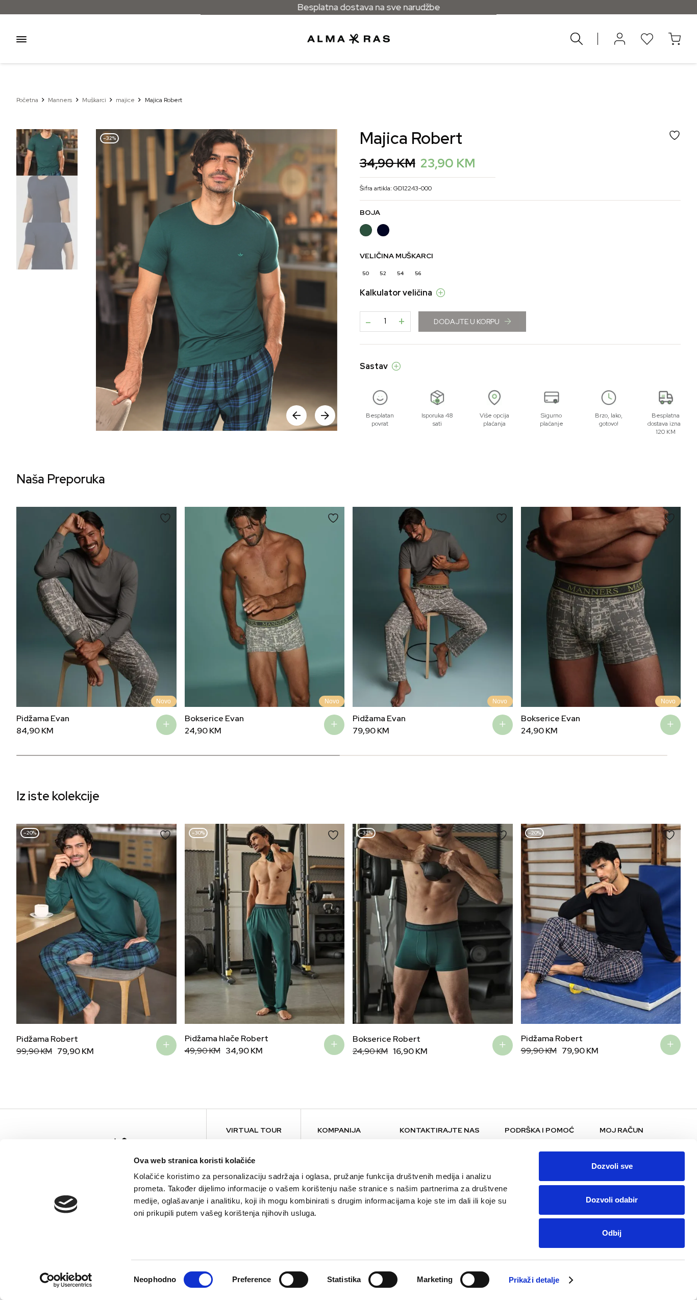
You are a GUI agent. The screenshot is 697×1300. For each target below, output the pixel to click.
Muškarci (94, 100)
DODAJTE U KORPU (467, 321)
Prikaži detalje (534, 1280)
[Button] (619, 39)
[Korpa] (674, 39)
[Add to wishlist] (165, 518)
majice (125, 100)
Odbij (611, 1233)
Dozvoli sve (612, 1166)
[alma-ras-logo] (348, 39)
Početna (27, 100)
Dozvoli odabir (612, 1199)
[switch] (293, 1279)
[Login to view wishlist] (647, 39)
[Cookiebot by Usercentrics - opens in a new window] (66, 1280)
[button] (325, 415)
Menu (21, 39)
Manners (60, 100)
